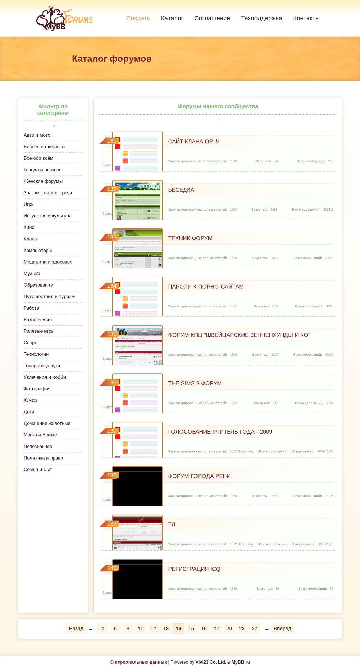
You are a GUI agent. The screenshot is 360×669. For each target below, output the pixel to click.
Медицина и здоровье (48, 262)
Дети (29, 412)
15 (191, 628)
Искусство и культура (47, 216)
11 (140, 628)
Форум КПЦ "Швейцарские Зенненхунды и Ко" (239, 335)
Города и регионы (43, 169)
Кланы (31, 239)
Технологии (36, 354)
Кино (29, 227)
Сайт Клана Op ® (193, 141)
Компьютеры (38, 250)
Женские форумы (43, 181)
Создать (138, 18)
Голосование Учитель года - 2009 (220, 432)
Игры (29, 204)
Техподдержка (261, 18)
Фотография (37, 388)
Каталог (172, 18)
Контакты (306, 18)
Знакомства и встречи (48, 192)
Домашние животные (47, 423)
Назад (76, 628)
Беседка (181, 190)
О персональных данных (138, 662)
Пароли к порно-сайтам (206, 286)
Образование (38, 285)
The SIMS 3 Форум (195, 383)
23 (242, 628)
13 (166, 628)
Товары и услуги (42, 365)
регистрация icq (194, 569)
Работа (31, 308)
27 (254, 628)
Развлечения (38, 319)
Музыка (32, 273)
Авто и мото (37, 135)
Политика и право (43, 458)
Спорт (30, 342)
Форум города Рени (199, 476)
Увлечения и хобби (45, 377)
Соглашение (212, 18)
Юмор (30, 400)
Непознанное (38, 446)
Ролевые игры (39, 331)
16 (204, 628)
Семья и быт (38, 469)
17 (216, 628)
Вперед (282, 628)
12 (153, 628)
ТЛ (171, 524)
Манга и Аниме (40, 435)
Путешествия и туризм (49, 296)
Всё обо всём (38, 158)
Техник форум (190, 238)
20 (229, 628)
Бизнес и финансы (44, 146)
